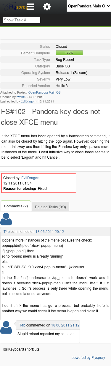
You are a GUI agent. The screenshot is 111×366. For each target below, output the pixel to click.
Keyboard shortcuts (23, 348)
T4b (7, 231)
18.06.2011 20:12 (50, 231)
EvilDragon (28, 101)
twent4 (21, 97)
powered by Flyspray (88, 357)
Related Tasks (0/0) (50, 206)
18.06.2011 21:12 (65, 324)
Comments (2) (16, 206)
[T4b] (6, 222)
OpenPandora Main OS (44, 92)
